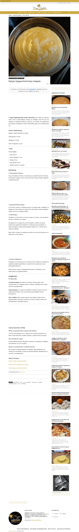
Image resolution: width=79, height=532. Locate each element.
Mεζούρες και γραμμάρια (63, 528)
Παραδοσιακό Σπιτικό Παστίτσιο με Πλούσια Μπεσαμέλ (60, 420)
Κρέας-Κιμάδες (54, 278)
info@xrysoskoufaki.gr (36, 520)
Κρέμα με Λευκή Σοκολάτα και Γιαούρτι (19, 364)
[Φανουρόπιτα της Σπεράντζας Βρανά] (61, 99)
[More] (31, 391)
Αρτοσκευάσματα (54, 356)
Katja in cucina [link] (22, 372)
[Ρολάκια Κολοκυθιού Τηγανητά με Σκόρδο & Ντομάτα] (61, 375)
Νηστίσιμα (53, 250)
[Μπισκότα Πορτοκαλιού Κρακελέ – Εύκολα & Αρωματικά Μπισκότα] (61, 402)
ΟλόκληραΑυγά (23, 383)
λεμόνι (19, 383)
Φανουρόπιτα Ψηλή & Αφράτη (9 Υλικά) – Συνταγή (60, 130)
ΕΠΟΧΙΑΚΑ (45, 12)
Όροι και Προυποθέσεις (23, 528)
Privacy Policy (52, 528)
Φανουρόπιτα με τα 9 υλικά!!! (59, 151)
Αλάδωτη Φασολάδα (57, 233)
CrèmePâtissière (16, 382)
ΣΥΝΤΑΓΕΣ (20, 12)
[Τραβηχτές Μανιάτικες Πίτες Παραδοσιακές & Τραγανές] (61, 348)
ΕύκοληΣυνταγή (34, 382)
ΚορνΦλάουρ (40, 382)
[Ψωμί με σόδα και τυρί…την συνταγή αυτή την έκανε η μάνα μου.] (61, 185)
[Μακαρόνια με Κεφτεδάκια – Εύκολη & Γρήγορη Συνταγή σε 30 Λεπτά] (61, 269)
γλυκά (24, 382)
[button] (69, 12)
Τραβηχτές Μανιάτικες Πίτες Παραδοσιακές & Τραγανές (59, 339)
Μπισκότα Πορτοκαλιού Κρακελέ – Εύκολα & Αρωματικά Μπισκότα (61, 393)
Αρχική (10, 15)
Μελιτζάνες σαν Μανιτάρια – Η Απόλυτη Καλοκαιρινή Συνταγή (60, 207)
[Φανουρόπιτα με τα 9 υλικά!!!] (61, 143)
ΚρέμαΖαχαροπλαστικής (13, 383)
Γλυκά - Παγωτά (21, 78)
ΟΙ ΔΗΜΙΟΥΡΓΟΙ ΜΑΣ (57, 12)
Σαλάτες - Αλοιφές (55, 465)
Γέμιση (21, 382)
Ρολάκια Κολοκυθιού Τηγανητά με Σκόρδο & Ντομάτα (61, 366)
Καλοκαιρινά (54, 224)
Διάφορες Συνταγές (55, 149)
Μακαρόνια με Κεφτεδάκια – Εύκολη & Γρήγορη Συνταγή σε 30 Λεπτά (61, 259)
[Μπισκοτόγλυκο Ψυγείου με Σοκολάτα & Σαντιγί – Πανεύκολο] (61, 296)
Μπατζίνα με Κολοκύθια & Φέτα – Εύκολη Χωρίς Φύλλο (61, 313)
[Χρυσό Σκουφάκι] (39, 7)
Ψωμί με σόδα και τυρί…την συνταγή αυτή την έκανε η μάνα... (60, 194)
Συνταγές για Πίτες (55, 330)
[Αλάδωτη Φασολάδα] (61, 242)
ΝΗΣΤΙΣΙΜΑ (38, 12)
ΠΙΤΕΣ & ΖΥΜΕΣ (31, 12)
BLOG (50, 12)
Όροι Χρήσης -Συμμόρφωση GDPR (38, 528)
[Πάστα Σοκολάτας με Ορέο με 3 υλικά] (61, 163)
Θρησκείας (53, 105)
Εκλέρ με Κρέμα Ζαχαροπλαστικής (17, 361)
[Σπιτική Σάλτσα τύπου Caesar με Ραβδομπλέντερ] (61, 457)
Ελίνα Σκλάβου (54, 438)
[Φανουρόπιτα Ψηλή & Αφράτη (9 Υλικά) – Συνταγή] (61, 121)
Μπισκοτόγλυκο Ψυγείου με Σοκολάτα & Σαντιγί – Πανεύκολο (61, 287)
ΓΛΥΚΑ (25, 12)
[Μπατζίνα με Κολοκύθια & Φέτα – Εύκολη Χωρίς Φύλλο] (61, 322)
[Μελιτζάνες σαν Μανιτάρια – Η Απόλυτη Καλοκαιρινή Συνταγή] (61, 216)
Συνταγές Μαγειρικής (17, 15)
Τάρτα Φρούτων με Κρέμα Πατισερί (18, 368)
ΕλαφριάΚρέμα (28, 382)
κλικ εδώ (32, 89)
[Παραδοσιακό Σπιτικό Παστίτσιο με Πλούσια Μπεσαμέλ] (61, 430)
